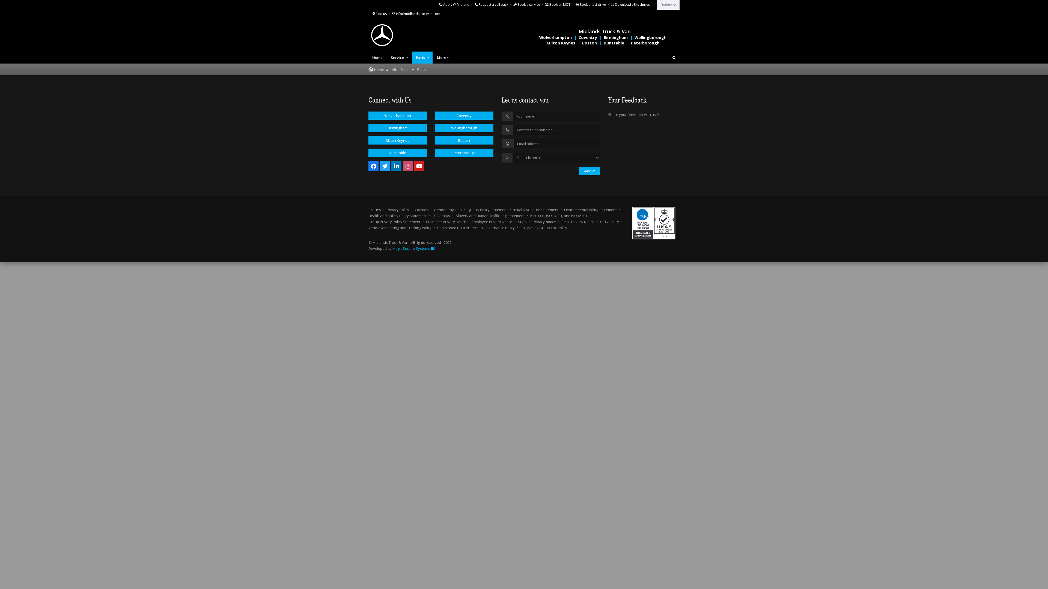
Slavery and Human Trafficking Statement (490, 215)
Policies (374, 209)
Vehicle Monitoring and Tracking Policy (399, 227)
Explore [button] (666, 4)
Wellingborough (650, 37)
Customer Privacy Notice (446, 221)
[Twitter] (385, 166)
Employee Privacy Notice (492, 221)
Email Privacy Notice (578, 221)
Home (377, 57)
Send (587, 171)
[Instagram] (408, 166)
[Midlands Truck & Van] (404, 35)
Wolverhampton (555, 37)
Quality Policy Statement (488, 209)
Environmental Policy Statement (590, 209)
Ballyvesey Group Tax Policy (543, 227)
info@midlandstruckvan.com (417, 13)
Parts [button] (421, 57)
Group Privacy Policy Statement (394, 221)
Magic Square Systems (411, 248)
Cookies (421, 209)
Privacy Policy (398, 209)
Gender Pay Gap (448, 209)
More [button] (441, 57)
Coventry (588, 37)
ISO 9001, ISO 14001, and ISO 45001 (558, 215)
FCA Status (441, 215)
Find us (381, 13)
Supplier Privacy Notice (537, 221)
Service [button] (398, 57)
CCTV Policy (609, 221)
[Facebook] (373, 166)
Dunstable (614, 43)
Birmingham (616, 37)
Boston (589, 43)
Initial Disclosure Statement (535, 209)
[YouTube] (419, 166)
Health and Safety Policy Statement (397, 215)
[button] (674, 58)
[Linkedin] (396, 166)
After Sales (400, 69)
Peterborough (645, 43)
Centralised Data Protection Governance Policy (476, 227)
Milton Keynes (561, 43)
